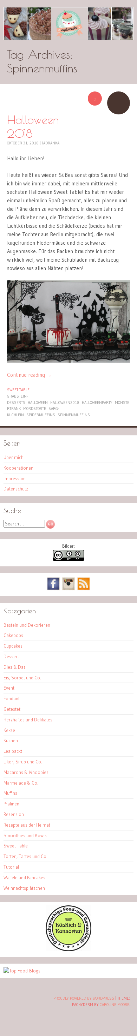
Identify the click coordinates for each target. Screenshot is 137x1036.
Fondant (12, 698)
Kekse (9, 730)
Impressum (15, 478)
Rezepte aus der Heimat (27, 825)
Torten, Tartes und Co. (25, 856)
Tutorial (11, 867)
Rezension (14, 814)
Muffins (10, 793)
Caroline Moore (114, 1004)
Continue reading (29, 374)
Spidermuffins (40, 414)
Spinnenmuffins (74, 414)
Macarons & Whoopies (26, 772)
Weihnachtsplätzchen (24, 888)
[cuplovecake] (68, 23)
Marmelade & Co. (21, 783)
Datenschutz (16, 489)
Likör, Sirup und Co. (23, 761)
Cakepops (13, 635)
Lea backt (13, 751)
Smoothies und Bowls (25, 835)
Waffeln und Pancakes (24, 877)
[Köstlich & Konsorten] (68, 949)
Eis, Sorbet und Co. (22, 677)
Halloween (38, 402)
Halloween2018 (64, 402)
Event (9, 688)
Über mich (14, 457)
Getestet (12, 709)
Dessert (11, 656)
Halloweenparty (97, 402)
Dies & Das (15, 667)
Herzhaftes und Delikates (28, 719)
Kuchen (11, 740)
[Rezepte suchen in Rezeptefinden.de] (22, 971)
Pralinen (11, 803)
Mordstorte (34, 408)
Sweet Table (18, 389)
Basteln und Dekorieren (27, 625)
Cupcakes (13, 646)
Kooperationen (18, 468)
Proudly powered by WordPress (83, 998)
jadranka (50, 143)
